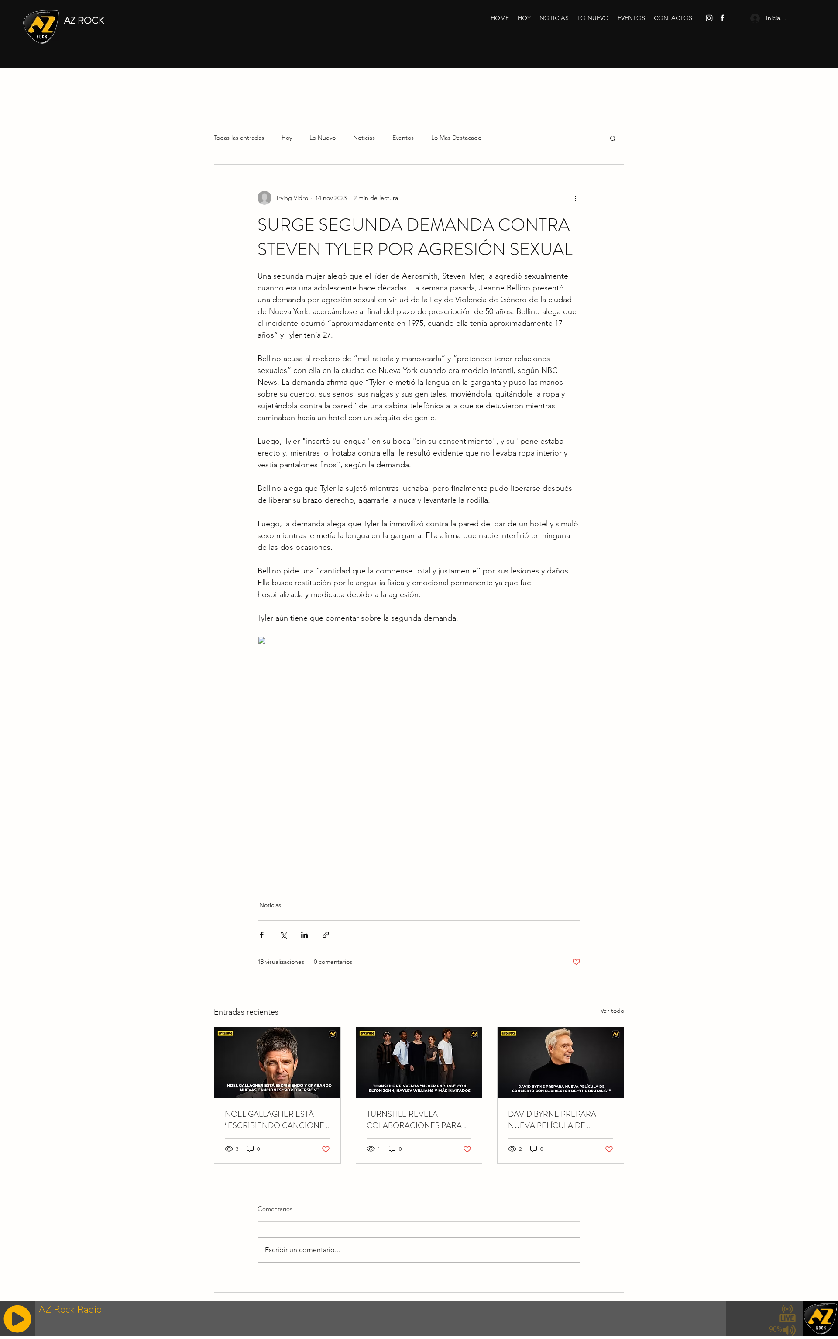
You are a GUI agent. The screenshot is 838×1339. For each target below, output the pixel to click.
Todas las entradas (239, 137)
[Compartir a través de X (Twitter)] (283, 935)
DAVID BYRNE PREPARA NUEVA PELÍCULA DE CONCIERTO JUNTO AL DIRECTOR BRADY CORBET (557, 1119)
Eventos (403, 137)
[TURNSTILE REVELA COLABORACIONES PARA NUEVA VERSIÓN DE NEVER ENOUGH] (419, 1062)
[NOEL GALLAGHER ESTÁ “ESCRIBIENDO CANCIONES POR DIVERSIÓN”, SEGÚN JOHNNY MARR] (277, 1062)
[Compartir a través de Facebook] (262, 935)
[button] (613, 138)
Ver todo (612, 1011)
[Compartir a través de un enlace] (326, 935)
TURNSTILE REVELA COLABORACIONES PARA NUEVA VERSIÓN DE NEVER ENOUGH (418, 1119)
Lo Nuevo (322, 137)
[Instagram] (709, 18)
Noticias (364, 137)
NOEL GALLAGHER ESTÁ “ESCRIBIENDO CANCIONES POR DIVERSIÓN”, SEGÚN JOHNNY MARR (277, 1119)
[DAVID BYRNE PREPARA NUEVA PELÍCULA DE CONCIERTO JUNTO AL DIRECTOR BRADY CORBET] (561, 1062)
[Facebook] (722, 18)
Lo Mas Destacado (456, 137)
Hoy (287, 137)
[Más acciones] (575, 198)
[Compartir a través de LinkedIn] (304, 935)
